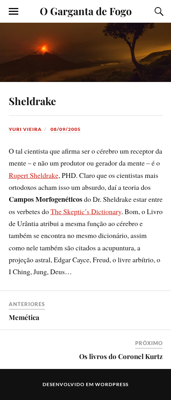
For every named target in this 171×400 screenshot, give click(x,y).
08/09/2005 (66, 129)
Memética (24, 317)
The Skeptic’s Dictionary (86, 211)
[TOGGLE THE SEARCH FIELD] (158, 11)
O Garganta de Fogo (86, 11)
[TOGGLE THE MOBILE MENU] (13, 11)
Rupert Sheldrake (33, 175)
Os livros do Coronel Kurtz (121, 356)
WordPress (111, 384)
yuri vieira (25, 129)
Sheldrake (32, 100)
